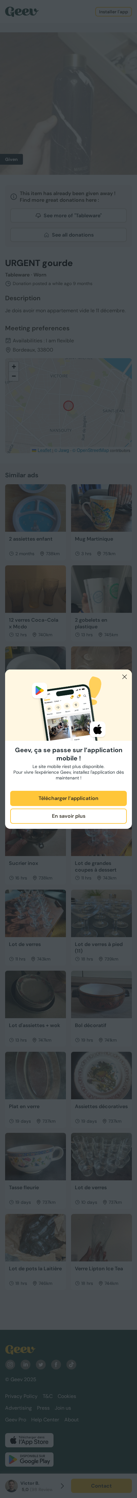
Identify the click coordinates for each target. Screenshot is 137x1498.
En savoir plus (68, 816)
